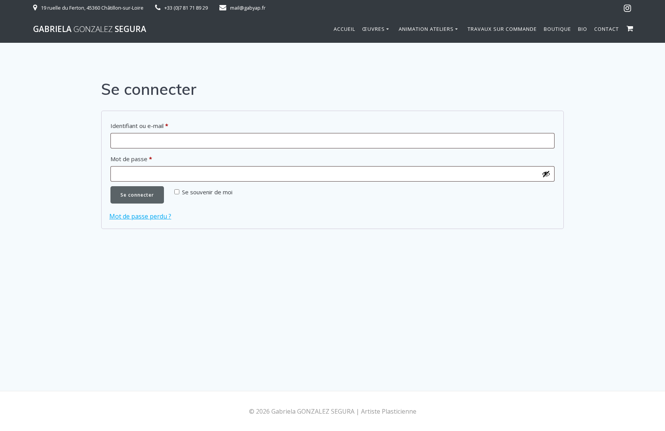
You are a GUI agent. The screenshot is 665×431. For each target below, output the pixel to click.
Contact (606, 28)
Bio (582, 28)
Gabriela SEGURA (89, 29)
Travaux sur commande (502, 28)
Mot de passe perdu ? (140, 216)
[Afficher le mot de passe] (546, 174)
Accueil (344, 28)
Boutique (557, 28)
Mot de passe (145, 159)
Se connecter (137, 195)
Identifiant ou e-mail (153, 125)
